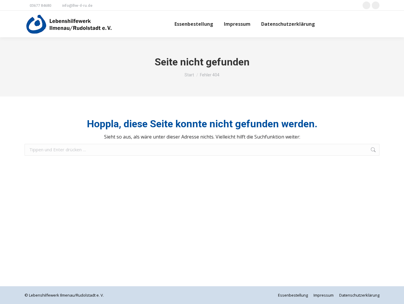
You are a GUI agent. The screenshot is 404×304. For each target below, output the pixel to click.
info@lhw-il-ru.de (77, 5)
